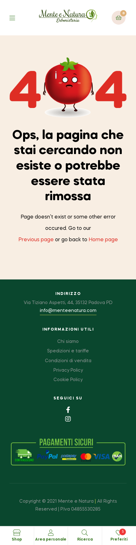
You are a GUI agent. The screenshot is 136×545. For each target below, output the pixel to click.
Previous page (36, 240)
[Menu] (16, 17)
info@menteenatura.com (68, 310)
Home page (103, 240)
